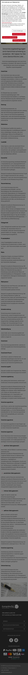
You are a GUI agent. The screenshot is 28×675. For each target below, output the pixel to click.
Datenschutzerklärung (7, 22)
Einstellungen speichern (19, 40)
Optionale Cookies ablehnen (9, 37)
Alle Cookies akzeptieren (19, 34)
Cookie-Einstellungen (18, 30)
